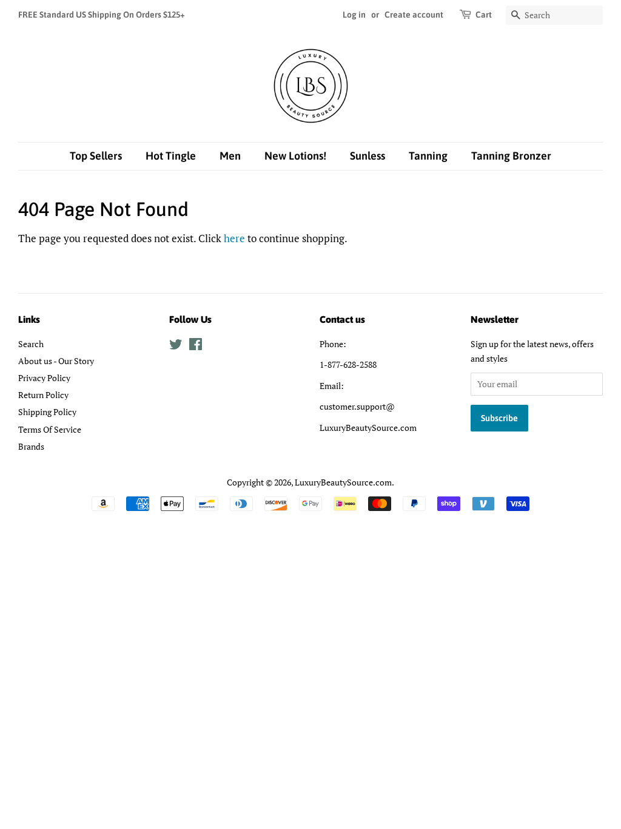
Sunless (367, 155)
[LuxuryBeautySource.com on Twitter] (176, 346)
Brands (31, 446)
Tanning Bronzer (511, 155)
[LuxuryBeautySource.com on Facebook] (196, 346)
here (234, 238)
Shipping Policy (47, 412)
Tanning (428, 155)
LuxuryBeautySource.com (343, 482)
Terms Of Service (49, 429)
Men (230, 155)
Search (31, 344)
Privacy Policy (44, 378)
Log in (354, 14)
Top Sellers (96, 155)
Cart (483, 14)
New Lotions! (295, 155)
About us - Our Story (56, 361)
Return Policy (43, 395)
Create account (413, 14)
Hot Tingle (171, 155)
